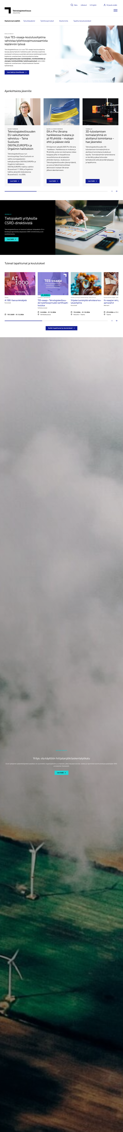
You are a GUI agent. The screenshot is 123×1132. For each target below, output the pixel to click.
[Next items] (116, 191)
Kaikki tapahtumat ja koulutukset (60, 328)
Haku (75, 5)
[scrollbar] (56, 191)
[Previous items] (113, 191)
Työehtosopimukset (47, 21)
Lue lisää (10, 239)
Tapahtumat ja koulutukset (82, 21)
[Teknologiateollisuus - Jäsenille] (18, 10)
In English (93, 5)
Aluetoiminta (63, 21)
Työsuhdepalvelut (29, 21)
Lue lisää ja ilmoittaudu (15, 72)
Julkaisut (84, 5)
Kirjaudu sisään (112, 5)
